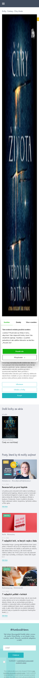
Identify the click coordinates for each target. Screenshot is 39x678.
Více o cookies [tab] (31, 322)
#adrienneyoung (7, 588)
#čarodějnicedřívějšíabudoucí (21, 481)
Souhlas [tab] (7, 322)
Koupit (19, 395)
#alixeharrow (6, 481)
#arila (4, 534)
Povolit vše (19, 351)
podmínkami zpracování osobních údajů (24, 662)
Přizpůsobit (18, 357)
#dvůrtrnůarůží (18, 588)
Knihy (4, 11)
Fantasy (10, 11)
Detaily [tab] (18, 322)
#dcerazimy (11, 534)
